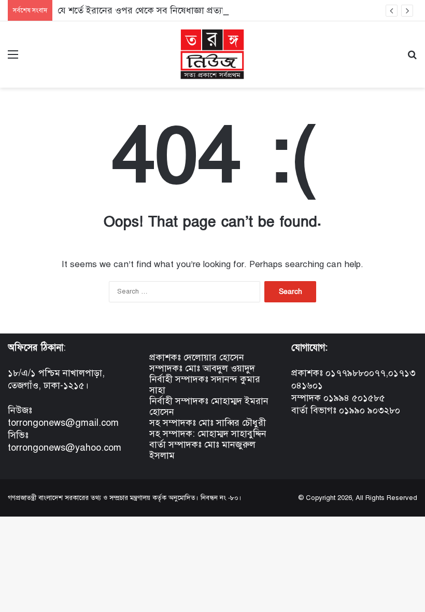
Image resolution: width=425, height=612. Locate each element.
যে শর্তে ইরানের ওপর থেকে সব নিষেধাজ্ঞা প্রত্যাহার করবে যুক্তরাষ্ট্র (173, 10)
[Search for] (412, 58)
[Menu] (13, 58)
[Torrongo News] (212, 54)
